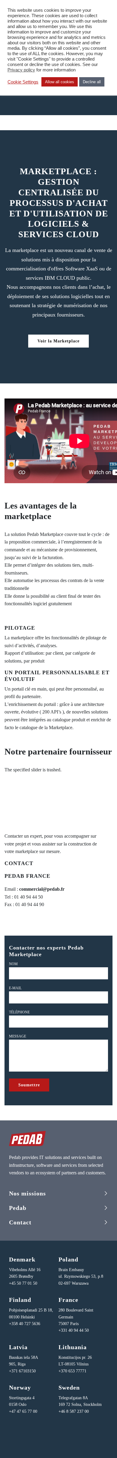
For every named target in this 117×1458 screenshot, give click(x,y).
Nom (13, 964)
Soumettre (29, 1085)
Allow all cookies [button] (59, 82)
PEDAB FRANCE (27, 876)
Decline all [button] (92, 82)
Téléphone (19, 1012)
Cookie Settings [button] (23, 82)
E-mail (15, 988)
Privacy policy (21, 70)
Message (17, 1036)
